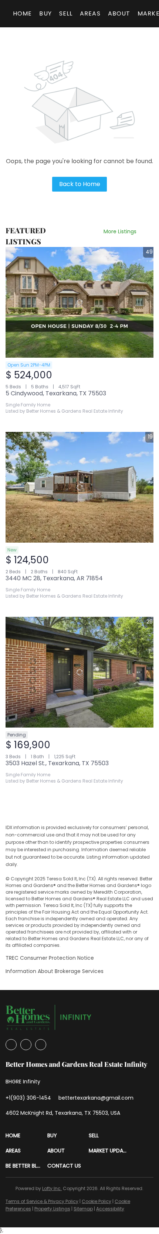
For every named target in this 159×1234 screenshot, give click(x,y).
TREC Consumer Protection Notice (50, 958)
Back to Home (79, 184)
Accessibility (110, 1209)
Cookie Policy (96, 1201)
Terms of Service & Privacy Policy (42, 1201)
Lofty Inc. (52, 1188)
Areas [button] (90, 13)
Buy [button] (45, 13)
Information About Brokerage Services (55, 971)
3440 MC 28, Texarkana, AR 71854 (54, 578)
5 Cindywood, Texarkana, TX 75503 (56, 393)
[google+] (40, 1044)
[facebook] (11, 1044)
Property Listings (52, 1209)
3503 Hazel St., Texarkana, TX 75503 (57, 763)
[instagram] (25, 1044)
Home (22, 13)
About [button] (119, 13)
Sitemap (83, 1209)
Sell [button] (65, 13)
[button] (26, 1136)
